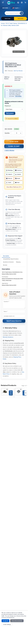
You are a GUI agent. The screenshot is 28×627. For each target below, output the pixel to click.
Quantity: (7, 133)
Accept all (5, 620)
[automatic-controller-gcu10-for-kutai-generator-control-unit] (18, 393)
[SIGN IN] (21, 2)
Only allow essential (17, 620)
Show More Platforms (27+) (14, 187)
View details (18, 96)
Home (3, 23)
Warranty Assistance (8, 337)
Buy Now (15, 141)
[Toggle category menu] (3, 2)
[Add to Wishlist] (7, 389)
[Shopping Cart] (25, 2)
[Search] (21, 13)
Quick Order (7, 18)
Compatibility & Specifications (10, 259)
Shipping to (8, 105)
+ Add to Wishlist (9, 150)
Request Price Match (12, 118)
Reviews (5, 265)
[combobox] (14, 13)
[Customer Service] (18, 2)
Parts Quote (20, 18)
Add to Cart (15, 146)
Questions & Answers (8, 262)
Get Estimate (10, 113)
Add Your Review (18, 70)
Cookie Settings (7, 624)
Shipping (18, 262)
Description (6, 255)
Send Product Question (14, 321)
